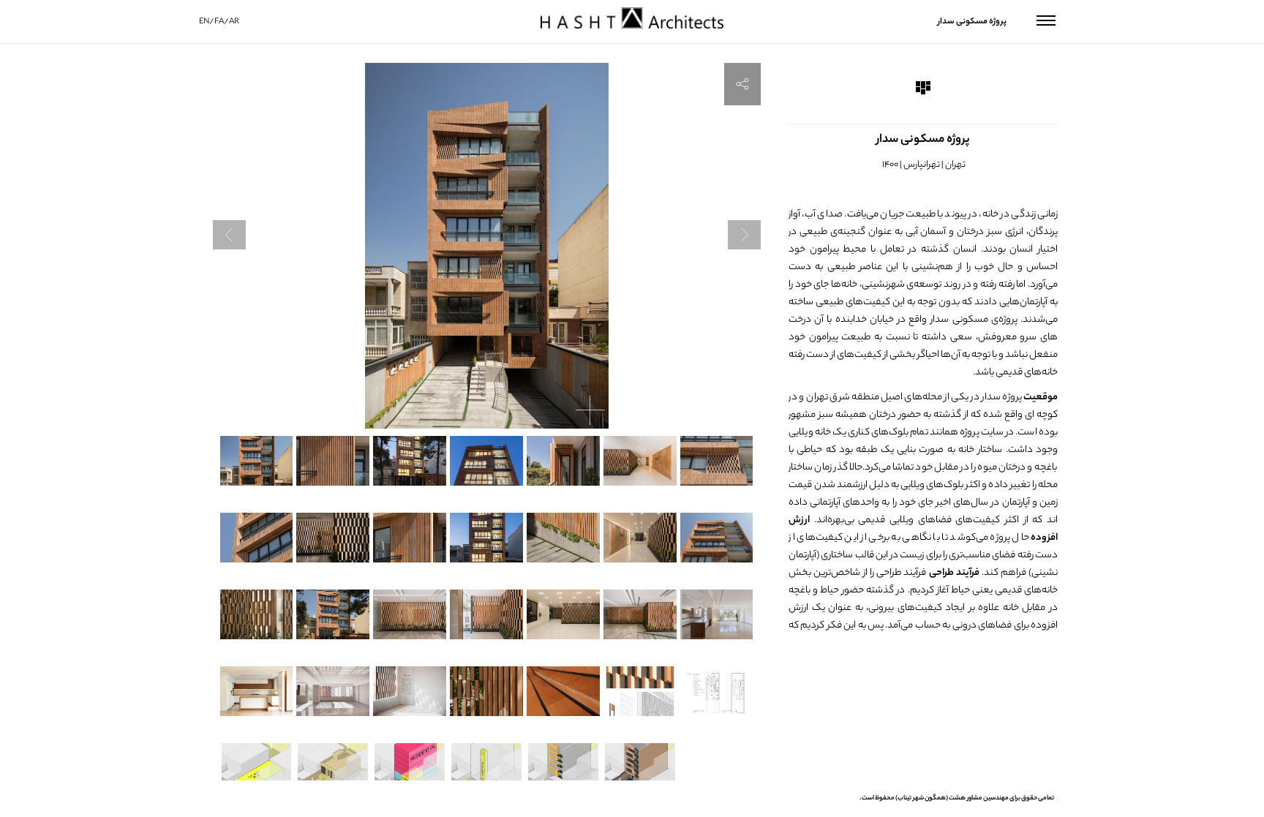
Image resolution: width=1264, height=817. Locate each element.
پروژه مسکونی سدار (972, 22)
